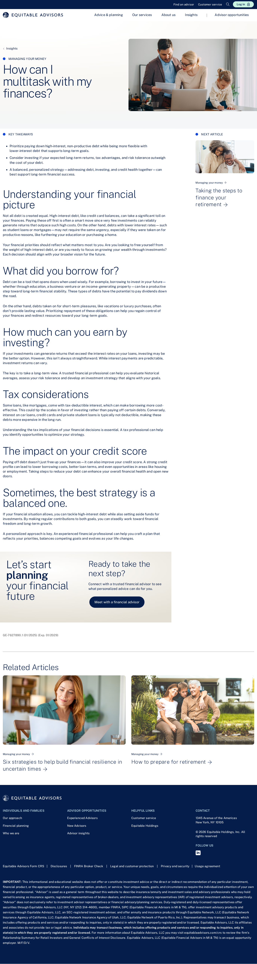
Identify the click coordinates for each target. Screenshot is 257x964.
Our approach (12, 818)
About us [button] (168, 15)
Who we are (11, 833)
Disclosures (59, 866)
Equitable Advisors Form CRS (23, 866)
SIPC (125, 907)
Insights (11, 48)
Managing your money (27, 59)
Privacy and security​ (175, 866)
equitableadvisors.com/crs (203, 932)
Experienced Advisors (82, 818)
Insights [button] (191, 15)
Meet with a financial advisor (116, 602)
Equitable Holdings (144, 825)
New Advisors (76, 825)
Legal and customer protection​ (132, 866)
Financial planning (16, 825)
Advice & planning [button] (108, 15)
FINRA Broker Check (88, 866)
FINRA (115, 907)
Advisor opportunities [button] (232, 15)
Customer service (143, 818)
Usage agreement (207, 866)
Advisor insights (78, 833)
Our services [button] (142, 15)
